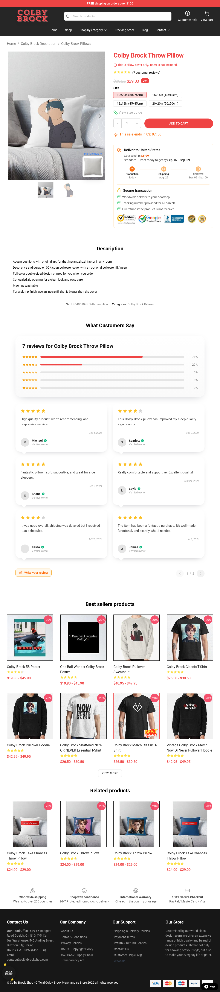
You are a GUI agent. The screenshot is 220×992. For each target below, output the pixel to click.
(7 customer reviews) (146, 72)
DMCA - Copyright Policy (77, 949)
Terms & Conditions (74, 937)
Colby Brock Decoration (38, 44)
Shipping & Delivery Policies (132, 931)
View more (110, 773)
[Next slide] (99, 115)
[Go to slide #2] (68, 190)
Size (116, 88)
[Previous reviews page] (180, 573)
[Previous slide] (13, 115)
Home (11, 44)
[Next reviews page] (201, 573)
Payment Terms (124, 937)
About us (67, 931)
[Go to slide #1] (45, 190)
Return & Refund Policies (130, 943)
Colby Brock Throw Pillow (79, 853)
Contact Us (121, 949)
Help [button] (212, 986)
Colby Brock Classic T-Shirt (187, 667)
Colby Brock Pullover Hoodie (28, 745)
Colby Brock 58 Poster (23, 667)
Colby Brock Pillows (76, 44)
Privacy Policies (71, 943)
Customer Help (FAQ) (128, 955)
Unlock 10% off (8, 973)
